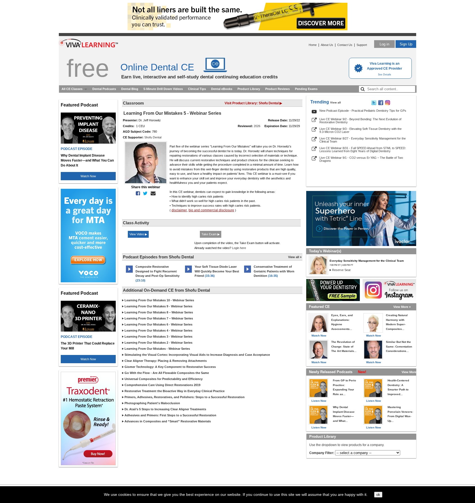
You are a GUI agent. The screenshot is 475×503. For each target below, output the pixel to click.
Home (313, 45)
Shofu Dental (152, 137)
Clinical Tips (197, 89)
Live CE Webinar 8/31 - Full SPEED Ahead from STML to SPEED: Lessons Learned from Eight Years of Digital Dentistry (362, 149)
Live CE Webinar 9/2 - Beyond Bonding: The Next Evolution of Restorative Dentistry (360, 120)
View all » (295, 257)
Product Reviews (277, 89)
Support (362, 45)
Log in (384, 44)
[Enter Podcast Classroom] (129, 272)
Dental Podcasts (104, 89)
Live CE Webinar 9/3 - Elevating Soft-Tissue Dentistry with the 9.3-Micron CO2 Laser (360, 130)
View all (335, 102)
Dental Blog (129, 89)
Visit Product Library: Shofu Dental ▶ (253, 103)
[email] (152, 193)
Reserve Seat (341, 270)
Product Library (249, 89)
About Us (327, 45)
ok (378, 495)
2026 (257, 126)
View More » (402, 306)
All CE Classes (72, 89)
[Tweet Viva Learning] (374, 104)
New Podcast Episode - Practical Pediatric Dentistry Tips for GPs (362, 110)
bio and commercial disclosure (211, 210)
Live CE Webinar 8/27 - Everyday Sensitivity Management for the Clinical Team (362, 140)
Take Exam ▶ (210, 234)
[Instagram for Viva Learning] (389, 290)
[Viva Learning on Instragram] (388, 104)
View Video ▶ (138, 234)
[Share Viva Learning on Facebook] (381, 104)
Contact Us (344, 45)
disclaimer (179, 210)
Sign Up (406, 44)
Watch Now (88, 176)
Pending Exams (306, 89)
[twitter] (144, 193)
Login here (239, 248)
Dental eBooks (221, 89)
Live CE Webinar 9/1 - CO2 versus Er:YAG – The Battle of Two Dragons (361, 159)
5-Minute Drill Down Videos (163, 89)
